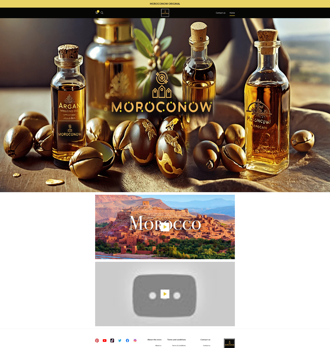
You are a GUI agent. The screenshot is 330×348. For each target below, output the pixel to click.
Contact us (220, 13)
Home (232, 12)
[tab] (163, 189)
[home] (165, 13)
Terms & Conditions (179, 345)
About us (158, 345)
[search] (102, 12)
